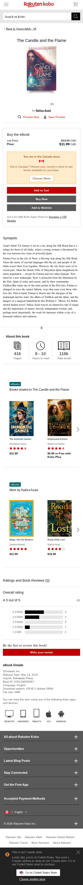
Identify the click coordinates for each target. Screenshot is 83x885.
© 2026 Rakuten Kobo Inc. (20, 823)
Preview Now (31, 117)
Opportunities (14, 748)
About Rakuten (62, 842)
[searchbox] (41, 16)
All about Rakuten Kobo (21, 736)
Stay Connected (15, 772)
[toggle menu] (6, 4)
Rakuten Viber (33, 837)
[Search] (75, 16)
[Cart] (75, 4)
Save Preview (56, 117)
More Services (40, 842)
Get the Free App (16, 784)
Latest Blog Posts (17, 760)
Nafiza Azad (43, 110)
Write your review (41, 652)
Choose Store (42, 178)
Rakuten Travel (18, 842)
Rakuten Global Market (60, 837)
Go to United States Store (41, 872)
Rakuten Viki (13, 837)
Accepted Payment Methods (24, 798)
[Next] (77, 429)
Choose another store (32, 879)
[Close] (78, 852)
